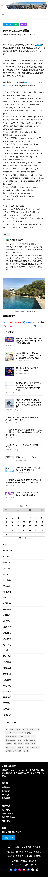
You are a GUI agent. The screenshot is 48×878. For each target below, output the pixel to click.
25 (18, 537)
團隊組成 (6, 798)
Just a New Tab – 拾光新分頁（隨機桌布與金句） (28, 451)
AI (6, 736)
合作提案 (6, 828)
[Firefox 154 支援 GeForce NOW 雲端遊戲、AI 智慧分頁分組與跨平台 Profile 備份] (9, 340)
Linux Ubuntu (10, 747)
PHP (14, 751)
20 (30, 533)
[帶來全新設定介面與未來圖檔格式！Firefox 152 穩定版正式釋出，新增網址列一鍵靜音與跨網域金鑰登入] (9, 434)
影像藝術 (7, 616)
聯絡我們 (6, 805)
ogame (32, 747)
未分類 (6, 657)
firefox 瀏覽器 (11, 743)
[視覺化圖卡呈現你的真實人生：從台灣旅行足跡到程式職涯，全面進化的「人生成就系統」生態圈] (9, 404)
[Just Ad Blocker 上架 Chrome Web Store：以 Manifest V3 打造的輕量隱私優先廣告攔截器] (9, 357)
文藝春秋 (7, 646)
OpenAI (8, 751)
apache (12, 736)
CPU (31, 736)
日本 (32, 754)
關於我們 (6, 794)
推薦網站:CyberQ (9, 820)
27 (30, 537)
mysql (19, 747)
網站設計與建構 (9, 824)
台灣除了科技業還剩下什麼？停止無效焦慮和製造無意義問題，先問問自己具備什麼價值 (23, 487)
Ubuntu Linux (10, 754)
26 (24, 537)
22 (42, 533)
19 (24, 533)
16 (6, 533)
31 (12, 541)
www (16, 24)
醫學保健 (7, 710)
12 (24, 529)
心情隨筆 (7, 622)
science (6, 569)
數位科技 (23, 24)
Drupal (8, 740)
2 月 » (27, 545)
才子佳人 (7, 628)
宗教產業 (7, 605)
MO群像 (6, 563)
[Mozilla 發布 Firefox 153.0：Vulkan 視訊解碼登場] (9, 371)
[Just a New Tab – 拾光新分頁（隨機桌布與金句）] (9, 451)
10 (12, 529)
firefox (6, 234)
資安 (19, 758)
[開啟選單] (3, 15)
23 (6, 537)
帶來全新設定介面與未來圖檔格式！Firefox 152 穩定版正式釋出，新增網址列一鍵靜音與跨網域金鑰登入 (23, 436)
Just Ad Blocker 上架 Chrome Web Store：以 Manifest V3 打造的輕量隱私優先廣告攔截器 (29, 355)
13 (30, 529)
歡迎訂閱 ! (8, 845)
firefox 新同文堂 (25, 740)
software (8, 24)
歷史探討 (7, 663)
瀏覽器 (8, 758)
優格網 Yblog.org (29, 872)
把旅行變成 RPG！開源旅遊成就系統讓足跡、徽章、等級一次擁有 (29, 419)
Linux (33, 743)
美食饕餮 (7, 687)
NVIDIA (26, 747)
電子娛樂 (7, 716)
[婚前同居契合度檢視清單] (9, 462)
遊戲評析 (7, 704)
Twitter (20, 751)
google (20, 743)
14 (36, 529)
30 (6, 541)
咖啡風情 (7, 599)
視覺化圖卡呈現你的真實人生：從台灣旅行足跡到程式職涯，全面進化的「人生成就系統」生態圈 (28, 403)
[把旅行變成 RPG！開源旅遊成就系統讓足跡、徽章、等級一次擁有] (9, 421)
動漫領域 (7, 593)
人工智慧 (7, 587)
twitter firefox (30, 751)
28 (36, 537)
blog (5, 552)
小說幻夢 (7, 610)
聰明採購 (7, 693)
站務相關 (7, 681)
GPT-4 (27, 743)
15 (42, 529)
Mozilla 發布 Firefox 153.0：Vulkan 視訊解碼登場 (28, 369)
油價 (37, 754)
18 (18, 533)
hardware (7, 558)
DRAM (37, 736)
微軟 (27, 754)
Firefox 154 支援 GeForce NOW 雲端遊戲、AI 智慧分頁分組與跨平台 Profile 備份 (29, 340)
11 (18, 529)
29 (42, 537)
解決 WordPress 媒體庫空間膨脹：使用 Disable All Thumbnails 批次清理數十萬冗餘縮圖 (29, 386)
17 (12, 533)
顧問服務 (6, 817)
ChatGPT (25, 736)
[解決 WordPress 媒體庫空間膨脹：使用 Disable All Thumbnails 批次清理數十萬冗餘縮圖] (9, 385)
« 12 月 (21, 545)
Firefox (39, 45)
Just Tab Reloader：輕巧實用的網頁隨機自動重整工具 (29, 473)
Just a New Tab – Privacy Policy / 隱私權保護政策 (27, 501)
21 (36, 533)
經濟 (14, 758)
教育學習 (7, 634)
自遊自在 (7, 699)
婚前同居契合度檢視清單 (26, 462)
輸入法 (26, 758)
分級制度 (20, 754)
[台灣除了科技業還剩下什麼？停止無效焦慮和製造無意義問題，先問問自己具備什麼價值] (9, 486)
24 (12, 537)
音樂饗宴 (7, 722)
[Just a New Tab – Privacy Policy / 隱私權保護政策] (9, 501)
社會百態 (7, 675)
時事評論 (7, 652)
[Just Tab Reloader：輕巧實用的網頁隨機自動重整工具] (9, 474)
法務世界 (7, 669)
